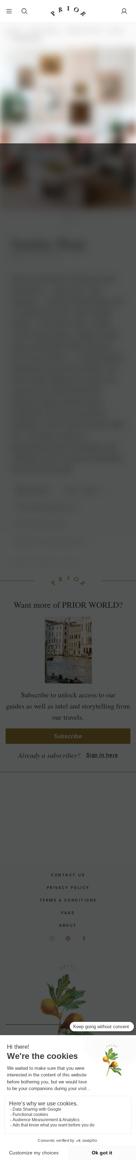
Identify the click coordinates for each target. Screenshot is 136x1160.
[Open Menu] (9, 11)
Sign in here (102, 755)
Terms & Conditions (68, 900)
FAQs (68, 913)
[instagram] (52, 938)
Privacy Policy (68, 887)
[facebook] (84, 938)
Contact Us (68, 875)
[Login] (124, 11)
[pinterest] (68, 938)
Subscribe (68, 736)
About (68, 925)
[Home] (68, 11)
